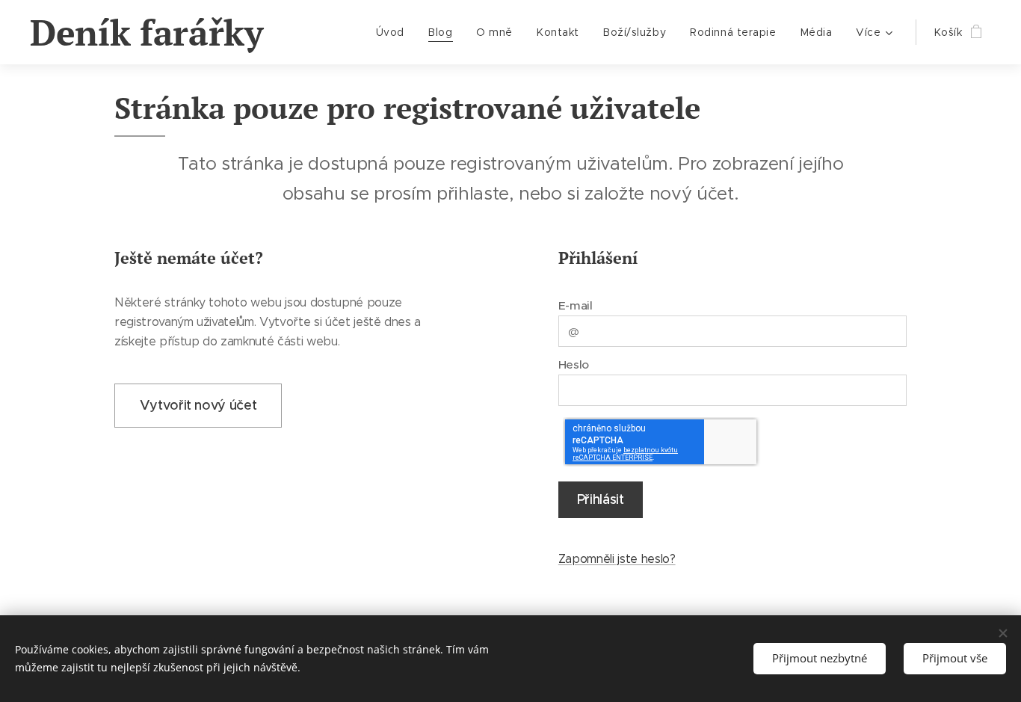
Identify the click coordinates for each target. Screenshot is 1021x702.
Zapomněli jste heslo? (617, 559)
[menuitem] (394, 32)
